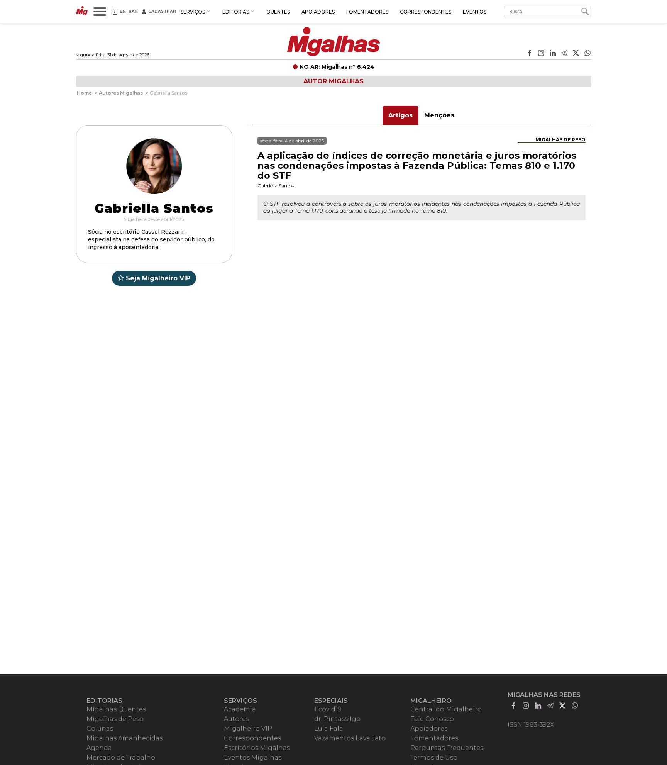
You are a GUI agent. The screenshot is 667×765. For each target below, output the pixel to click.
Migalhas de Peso (560, 139)
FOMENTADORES (367, 12)
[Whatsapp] (587, 54)
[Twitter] (576, 54)
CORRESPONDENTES (425, 12)
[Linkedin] (553, 54)
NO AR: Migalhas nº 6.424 (337, 67)
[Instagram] (541, 54)
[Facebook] (529, 54)
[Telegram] (564, 54)
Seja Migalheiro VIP (158, 278)
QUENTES (278, 12)
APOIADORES (318, 12)
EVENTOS (474, 12)
